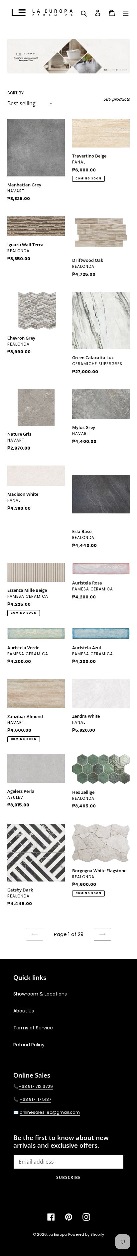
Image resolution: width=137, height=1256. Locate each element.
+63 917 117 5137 (35, 1099)
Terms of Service (33, 1027)
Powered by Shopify (86, 1234)
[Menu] (126, 13)
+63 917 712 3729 (36, 1086)
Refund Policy (29, 1044)
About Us (23, 1010)
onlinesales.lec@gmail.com (50, 1112)
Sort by (15, 93)
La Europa (58, 1234)
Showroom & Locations (40, 994)
